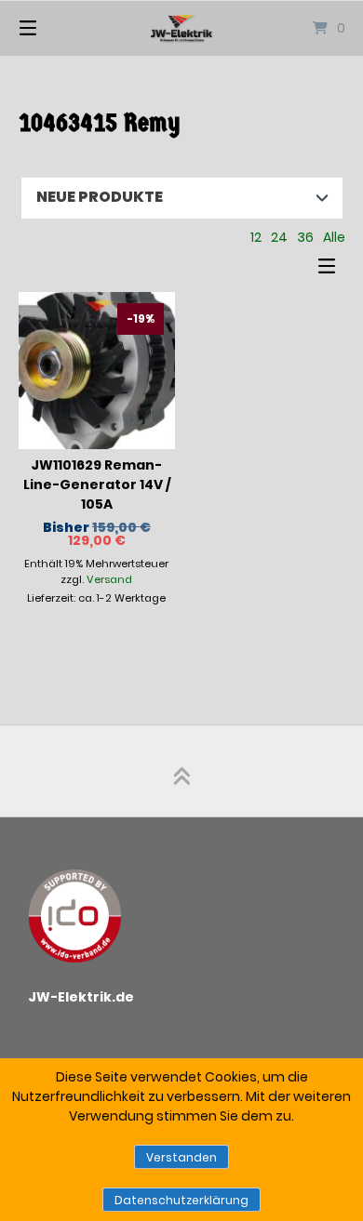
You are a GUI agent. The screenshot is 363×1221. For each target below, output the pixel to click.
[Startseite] (181, 28)
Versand (109, 579)
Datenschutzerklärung (181, 1200)
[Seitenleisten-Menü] (331, 270)
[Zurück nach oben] (181, 771)
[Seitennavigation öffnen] (51, 28)
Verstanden (181, 1157)
